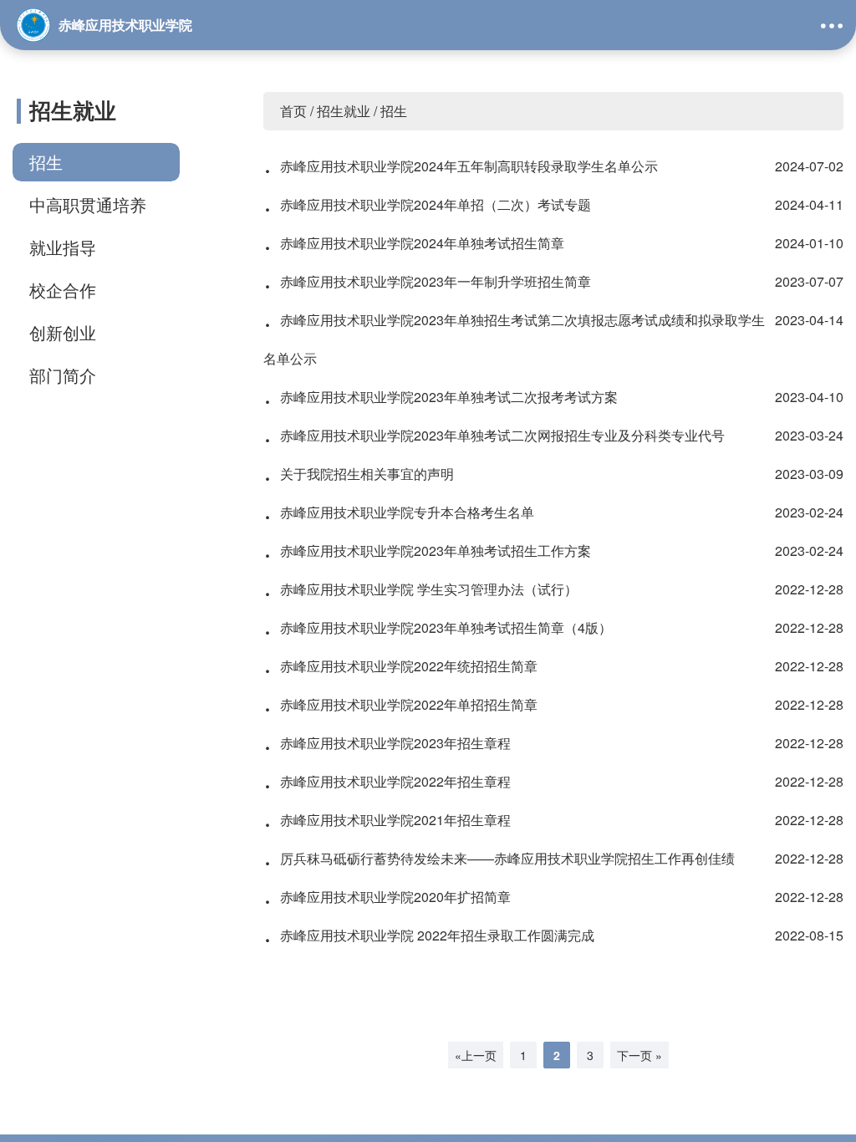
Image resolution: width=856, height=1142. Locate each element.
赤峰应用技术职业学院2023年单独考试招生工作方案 (553, 551)
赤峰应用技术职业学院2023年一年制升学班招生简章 (553, 282)
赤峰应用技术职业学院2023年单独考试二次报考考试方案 (553, 397)
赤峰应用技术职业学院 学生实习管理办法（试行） (553, 589)
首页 (293, 110)
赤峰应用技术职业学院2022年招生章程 (553, 781)
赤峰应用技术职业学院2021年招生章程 (553, 820)
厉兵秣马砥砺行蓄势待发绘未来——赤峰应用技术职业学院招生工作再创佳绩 (553, 858)
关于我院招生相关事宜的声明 (553, 474)
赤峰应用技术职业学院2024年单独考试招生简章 (553, 243)
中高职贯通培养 (87, 204)
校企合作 (62, 290)
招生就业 (343, 110)
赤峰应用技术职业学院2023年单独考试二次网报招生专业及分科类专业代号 (553, 435)
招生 (46, 162)
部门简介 (62, 375)
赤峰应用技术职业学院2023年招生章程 (553, 743)
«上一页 (476, 1055)
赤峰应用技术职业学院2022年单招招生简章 (553, 705)
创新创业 (62, 332)
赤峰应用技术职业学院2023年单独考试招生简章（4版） (553, 628)
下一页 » (639, 1055)
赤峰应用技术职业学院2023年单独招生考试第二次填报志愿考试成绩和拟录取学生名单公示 (553, 334)
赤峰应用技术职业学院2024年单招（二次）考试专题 (553, 205)
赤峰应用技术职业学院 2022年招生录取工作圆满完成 (553, 935)
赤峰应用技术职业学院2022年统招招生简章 (553, 666)
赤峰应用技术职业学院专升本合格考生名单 (553, 512)
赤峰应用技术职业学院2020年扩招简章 (553, 897)
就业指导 (62, 247)
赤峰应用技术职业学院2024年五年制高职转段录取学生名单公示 (553, 166)
